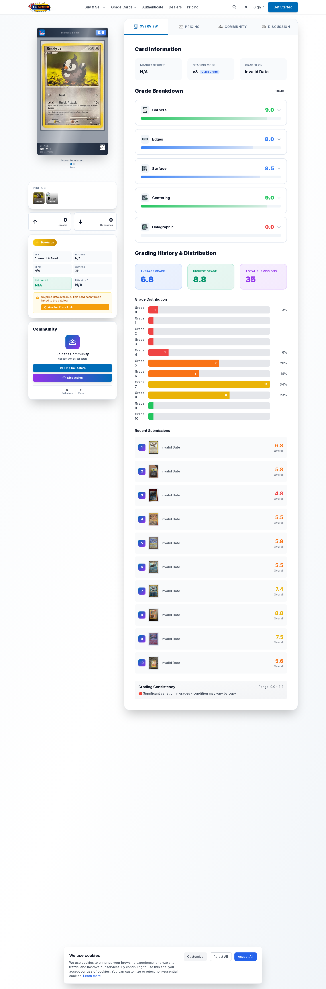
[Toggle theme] (246, 7)
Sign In (259, 7)
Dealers (175, 7)
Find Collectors (75, 368)
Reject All (221, 956)
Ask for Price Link (60, 307)
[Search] (234, 7)
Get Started (283, 7)
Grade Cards (121, 7)
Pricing (192, 7)
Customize (195, 956)
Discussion (75, 377)
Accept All (245, 956)
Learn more (92, 976)
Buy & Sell (92, 7)
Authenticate (152, 7)
